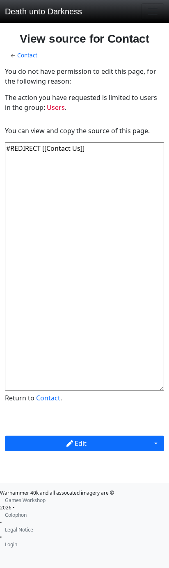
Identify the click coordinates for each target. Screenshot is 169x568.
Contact (27, 55)
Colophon (16, 514)
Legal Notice (19, 529)
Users (56, 107)
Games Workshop (25, 500)
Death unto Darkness (43, 11)
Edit (80, 443)
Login (11, 544)
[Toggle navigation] (152, 11)
